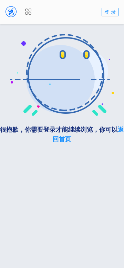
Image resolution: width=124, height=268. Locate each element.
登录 (110, 12)
